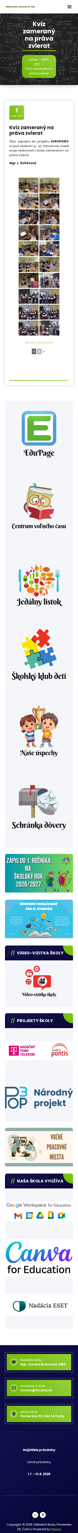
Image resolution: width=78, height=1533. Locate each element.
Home (33, 59)
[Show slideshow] (39, 343)
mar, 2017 (17, 112)
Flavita (56, 1529)
